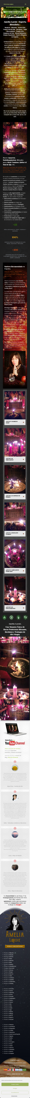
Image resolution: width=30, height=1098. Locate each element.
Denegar (15, 1088)
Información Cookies (14, 1096)
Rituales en (9, 953)
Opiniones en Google (16, 172)
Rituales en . (8, 974)
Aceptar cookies (15, 1084)
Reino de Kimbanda (13, 757)
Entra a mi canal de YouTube (12, 749)
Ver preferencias (15, 1092)
